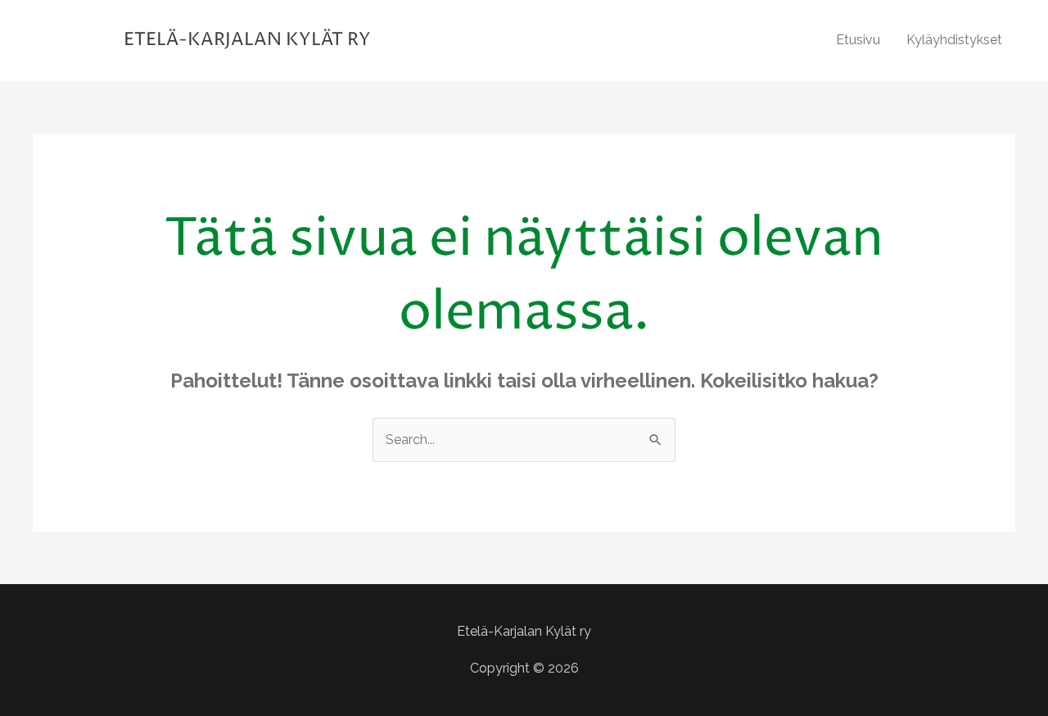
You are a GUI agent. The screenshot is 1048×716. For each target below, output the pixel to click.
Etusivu (858, 40)
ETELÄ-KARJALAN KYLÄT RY (247, 40)
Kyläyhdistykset (954, 40)
